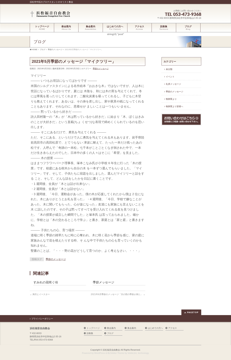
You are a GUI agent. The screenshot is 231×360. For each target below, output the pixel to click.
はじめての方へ (155, 328)
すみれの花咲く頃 (45, 282)
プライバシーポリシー (42, 318)
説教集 (90, 333)
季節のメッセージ (101, 68)
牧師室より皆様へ (174, 106)
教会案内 (111, 328)
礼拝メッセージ (173, 84)
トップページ (93, 328)
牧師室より (171, 99)
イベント (170, 76)
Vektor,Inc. (133, 353)
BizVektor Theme (116, 353)
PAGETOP (193, 312)
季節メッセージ (103, 282)
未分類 (169, 69)
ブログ (110, 333)
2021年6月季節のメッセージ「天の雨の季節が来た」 (118, 294)
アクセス (172, 328)
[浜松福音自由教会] (51, 14)
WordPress (99, 353)
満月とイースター (40, 294)
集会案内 (131, 328)
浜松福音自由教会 (111, 350)
